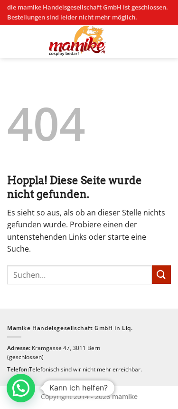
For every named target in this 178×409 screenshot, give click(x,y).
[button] (21, 388)
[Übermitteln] (161, 274)
